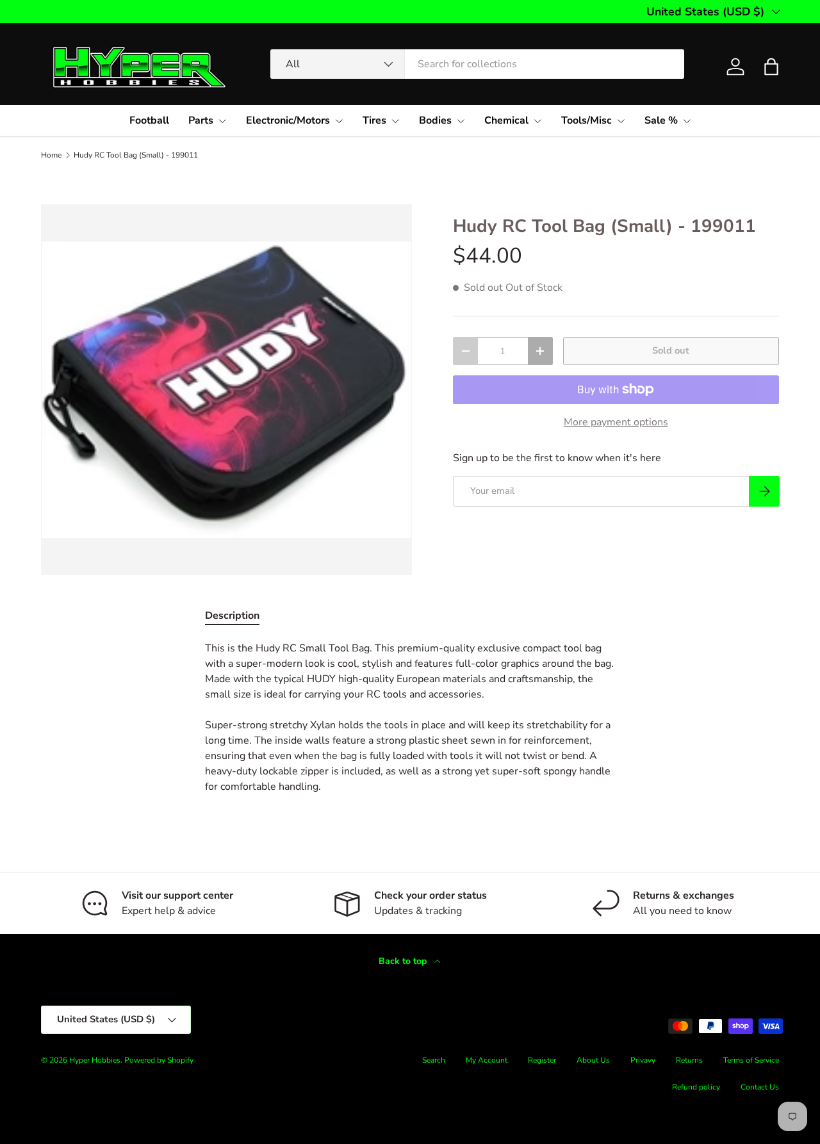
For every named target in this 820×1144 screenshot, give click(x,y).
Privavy (642, 1060)
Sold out (670, 350)
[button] (771, 67)
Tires (374, 120)
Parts (200, 120)
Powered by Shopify (158, 1060)
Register (542, 1060)
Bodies (435, 120)
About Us (593, 1060)
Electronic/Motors (288, 120)
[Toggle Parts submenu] (222, 121)
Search (433, 1060)
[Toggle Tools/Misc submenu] (620, 121)
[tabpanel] (410, 717)
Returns (689, 1060)
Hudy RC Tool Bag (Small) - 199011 (136, 155)
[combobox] (477, 64)
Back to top (404, 961)
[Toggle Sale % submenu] (686, 121)
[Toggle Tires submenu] (395, 121)
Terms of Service (751, 1060)
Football (149, 120)
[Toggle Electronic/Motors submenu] (339, 121)
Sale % (661, 120)
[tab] (232, 615)
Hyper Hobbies (94, 1060)
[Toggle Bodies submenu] (460, 121)
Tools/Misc (586, 120)
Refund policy (696, 1087)
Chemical (506, 120)
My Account (486, 1060)
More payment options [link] (616, 422)
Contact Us (760, 1087)
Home (51, 155)
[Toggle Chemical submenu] (537, 121)
